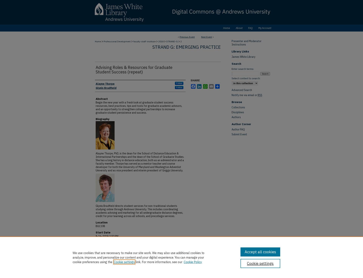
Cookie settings (124, 262)
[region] (181, 257)
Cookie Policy (193, 262)
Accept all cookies (260, 251)
